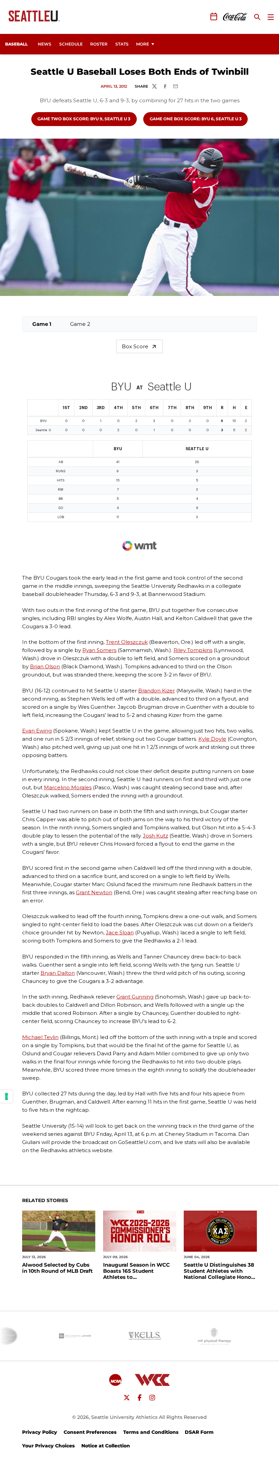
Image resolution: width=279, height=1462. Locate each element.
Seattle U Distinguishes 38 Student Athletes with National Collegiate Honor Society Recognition (219, 1271)
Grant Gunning (134, 996)
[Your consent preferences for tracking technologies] (6, 1096)
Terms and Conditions (151, 1432)
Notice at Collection (105, 1446)
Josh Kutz (155, 835)
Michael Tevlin (40, 1037)
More (142, 44)
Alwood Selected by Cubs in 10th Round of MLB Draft (57, 1268)
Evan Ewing (37, 730)
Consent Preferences (90, 1432)
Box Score (135, 346)
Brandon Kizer (156, 690)
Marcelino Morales (68, 787)
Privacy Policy (39, 1432)
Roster (99, 44)
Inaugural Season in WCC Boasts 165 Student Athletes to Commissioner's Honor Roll (139, 1271)
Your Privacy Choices (48, 1446)
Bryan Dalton (57, 973)
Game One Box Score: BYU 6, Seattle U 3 (195, 118)
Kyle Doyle (212, 739)
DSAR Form (199, 1432)
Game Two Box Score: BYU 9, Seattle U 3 (83, 118)
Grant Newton (94, 892)
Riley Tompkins (193, 650)
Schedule (71, 44)
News (44, 44)
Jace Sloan (120, 932)
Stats (122, 44)
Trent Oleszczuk (127, 642)
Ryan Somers (99, 650)
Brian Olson (45, 666)
